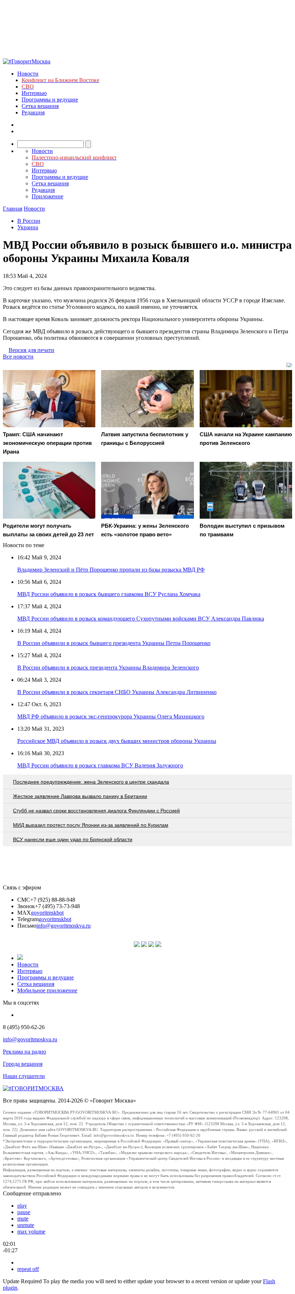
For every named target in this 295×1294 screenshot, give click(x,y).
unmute (25, 1225)
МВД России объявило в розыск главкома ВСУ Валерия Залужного (100, 765)
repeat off (28, 1269)
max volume (31, 1231)
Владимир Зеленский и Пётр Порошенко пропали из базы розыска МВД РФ (111, 570)
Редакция (33, 112)
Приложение (47, 196)
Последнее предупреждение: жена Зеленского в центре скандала (91, 782)
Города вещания (22, 1064)
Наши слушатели (24, 1076)
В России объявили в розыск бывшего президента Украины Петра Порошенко (113, 643)
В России (28, 221)
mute (22, 1219)
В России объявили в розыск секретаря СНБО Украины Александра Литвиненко (117, 692)
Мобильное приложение (47, 990)
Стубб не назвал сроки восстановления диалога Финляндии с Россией (96, 810)
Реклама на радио (24, 1052)
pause (23, 1212)
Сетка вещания (40, 106)
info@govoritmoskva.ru (63, 926)
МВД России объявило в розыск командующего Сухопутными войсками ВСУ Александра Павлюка (140, 619)
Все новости (18, 356)
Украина (27, 227)
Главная (12, 209)
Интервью (34, 93)
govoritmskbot (47, 913)
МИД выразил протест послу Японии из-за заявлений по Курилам (90, 825)
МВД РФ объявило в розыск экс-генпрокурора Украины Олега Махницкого (110, 716)
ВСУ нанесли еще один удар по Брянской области (72, 839)
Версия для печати (31, 350)
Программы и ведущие (50, 99)
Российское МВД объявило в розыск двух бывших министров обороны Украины (116, 741)
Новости (27, 74)
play (22, 1206)
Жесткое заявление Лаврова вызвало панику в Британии (80, 796)
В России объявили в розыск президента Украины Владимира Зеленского (108, 667)
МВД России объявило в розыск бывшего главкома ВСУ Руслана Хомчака (108, 594)
